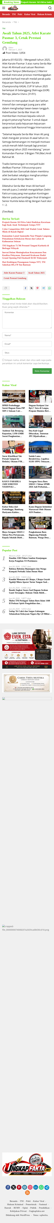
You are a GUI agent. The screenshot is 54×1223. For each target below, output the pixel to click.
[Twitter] (13, 1187)
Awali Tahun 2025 (36, 273)
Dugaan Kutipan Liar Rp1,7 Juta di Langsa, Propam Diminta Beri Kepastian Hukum (39, 408)
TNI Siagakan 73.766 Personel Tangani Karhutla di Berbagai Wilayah (25, 247)
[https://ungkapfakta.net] (12, 7)
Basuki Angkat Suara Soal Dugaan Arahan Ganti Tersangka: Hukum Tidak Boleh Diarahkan (28, 591)
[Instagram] (30, 1187)
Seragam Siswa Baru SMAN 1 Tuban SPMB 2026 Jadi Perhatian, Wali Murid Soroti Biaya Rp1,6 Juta (40, 484)
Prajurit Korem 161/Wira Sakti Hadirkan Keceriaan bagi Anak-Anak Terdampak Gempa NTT (26, 223)
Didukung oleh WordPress (18, 1215)
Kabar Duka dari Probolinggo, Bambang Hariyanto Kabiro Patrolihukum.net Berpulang (12, 510)
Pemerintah (31, 1204)
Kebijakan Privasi (18, 1211)
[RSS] (27, 1192)
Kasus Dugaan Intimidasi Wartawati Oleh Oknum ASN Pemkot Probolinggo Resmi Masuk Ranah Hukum (40, 510)
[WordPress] (24, 1187)
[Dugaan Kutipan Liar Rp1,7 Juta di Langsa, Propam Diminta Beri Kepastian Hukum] (40, 396)
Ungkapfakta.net (37, 1211)
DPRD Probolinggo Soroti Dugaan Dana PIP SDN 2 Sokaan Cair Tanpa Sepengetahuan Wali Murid (13, 408)
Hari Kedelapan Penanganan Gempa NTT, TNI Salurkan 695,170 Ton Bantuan (23, 263)
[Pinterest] (19, 1187)
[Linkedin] (35, 1187)
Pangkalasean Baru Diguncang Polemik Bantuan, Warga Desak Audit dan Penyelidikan (40, 535)
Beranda (13, 1201)
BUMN (17, 1208)
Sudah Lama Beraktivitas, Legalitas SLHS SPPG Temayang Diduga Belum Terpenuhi (40, 459)
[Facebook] (8, 1187)
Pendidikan (44, 1208)
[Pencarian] (50, 8)
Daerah (7, 1208)
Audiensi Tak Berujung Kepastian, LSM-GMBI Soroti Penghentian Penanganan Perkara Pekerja (13, 434)
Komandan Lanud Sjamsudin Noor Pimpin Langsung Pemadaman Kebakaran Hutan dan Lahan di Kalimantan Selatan (26, 238)
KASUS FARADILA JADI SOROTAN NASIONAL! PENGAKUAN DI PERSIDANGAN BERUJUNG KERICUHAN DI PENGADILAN (11, 484)
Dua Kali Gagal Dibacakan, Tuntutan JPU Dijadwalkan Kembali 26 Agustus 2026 (40, 434)
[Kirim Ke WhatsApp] (49, 288)
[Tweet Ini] (31, 288)
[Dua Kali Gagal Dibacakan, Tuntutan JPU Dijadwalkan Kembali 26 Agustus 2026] (40, 421)
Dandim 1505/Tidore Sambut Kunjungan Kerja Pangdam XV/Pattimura (28, 559)
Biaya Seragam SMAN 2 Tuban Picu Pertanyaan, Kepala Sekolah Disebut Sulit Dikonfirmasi (13, 535)
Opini (25, 1208)
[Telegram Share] (43, 288)
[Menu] (4, 7)
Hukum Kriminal (15, 1204)
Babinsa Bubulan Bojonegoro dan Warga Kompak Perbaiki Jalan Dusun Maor (27, 570)
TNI (3, 28)
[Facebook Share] (25, 288)
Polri (28, 1201)
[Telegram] (46, 1187)
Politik (33, 1208)
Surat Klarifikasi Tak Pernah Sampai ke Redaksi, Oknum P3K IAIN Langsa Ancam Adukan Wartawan (12, 459)
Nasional (43, 1204)
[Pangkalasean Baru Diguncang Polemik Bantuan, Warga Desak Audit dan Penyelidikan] (40, 523)
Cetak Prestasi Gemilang (15, 278)
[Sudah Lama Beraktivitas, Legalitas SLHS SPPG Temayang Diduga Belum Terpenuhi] (40, 447)
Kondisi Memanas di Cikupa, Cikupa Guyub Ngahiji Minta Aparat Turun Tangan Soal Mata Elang (29, 581)
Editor (11, 47)
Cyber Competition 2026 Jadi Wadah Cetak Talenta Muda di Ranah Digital (26, 230)
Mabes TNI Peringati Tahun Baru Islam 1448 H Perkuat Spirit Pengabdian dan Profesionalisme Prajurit (29, 602)
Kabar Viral (38, 1201)
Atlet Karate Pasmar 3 (14, 273)
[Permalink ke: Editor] (4, 48)
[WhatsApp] (41, 1187)
